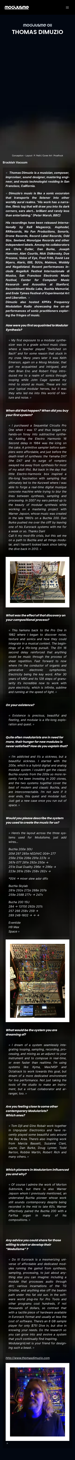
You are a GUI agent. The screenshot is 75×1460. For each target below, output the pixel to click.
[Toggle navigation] (67, 7)
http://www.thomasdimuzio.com (28, 1358)
